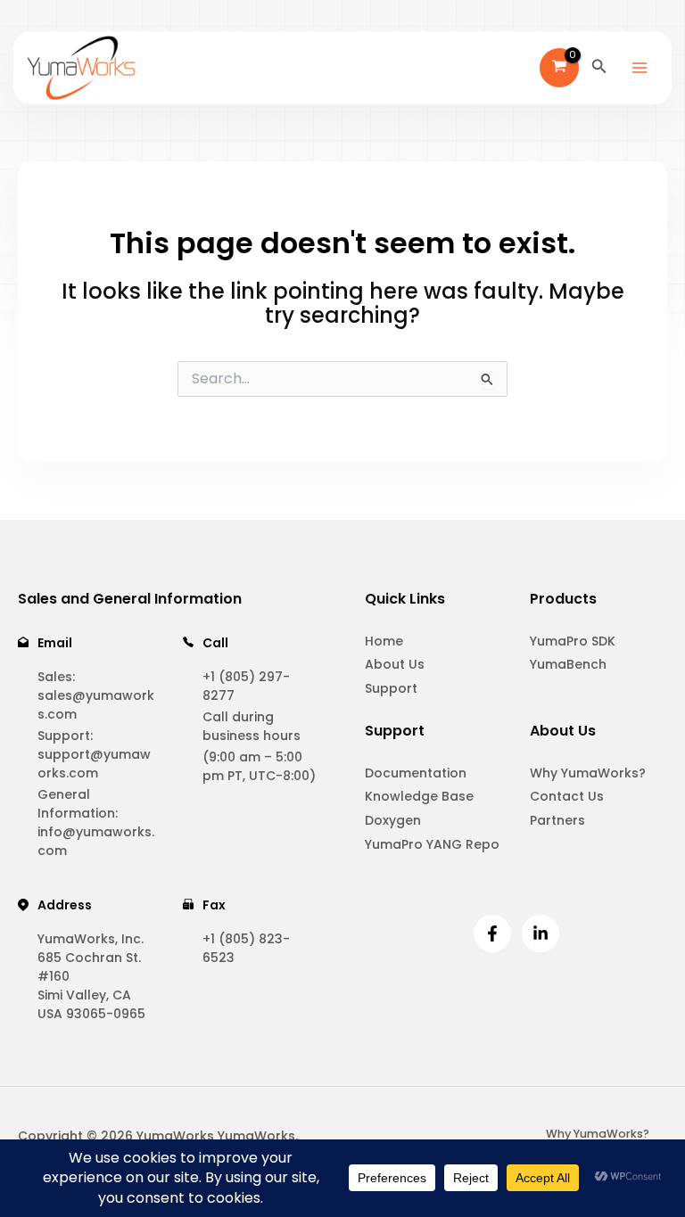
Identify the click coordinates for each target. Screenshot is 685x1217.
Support (391, 688)
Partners (557, 820)
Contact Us (567, 796)
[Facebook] (492, 933)
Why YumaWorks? (588, 773)
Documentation (415, 773)
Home (384, 641)
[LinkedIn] (540, 933)
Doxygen (393, 820)
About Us (395, 664)
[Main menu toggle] (639, 67)
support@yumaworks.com (94, 763)
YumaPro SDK (572, 641)
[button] (599, 67)
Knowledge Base (419, 796)
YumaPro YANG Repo (432, 844)
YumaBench (568, 664)
